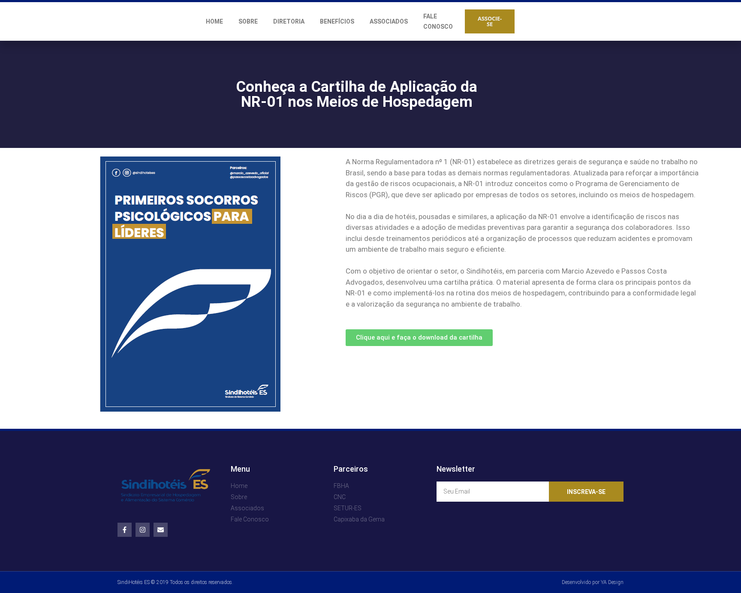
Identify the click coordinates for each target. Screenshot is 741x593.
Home (214, 21)
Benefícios (337, 21)
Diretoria (288, 21)
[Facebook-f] (124, 530)
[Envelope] (161, 530)
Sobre (248, 21)
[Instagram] (143, 530)
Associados (389, 21)
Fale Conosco (438, 21)
